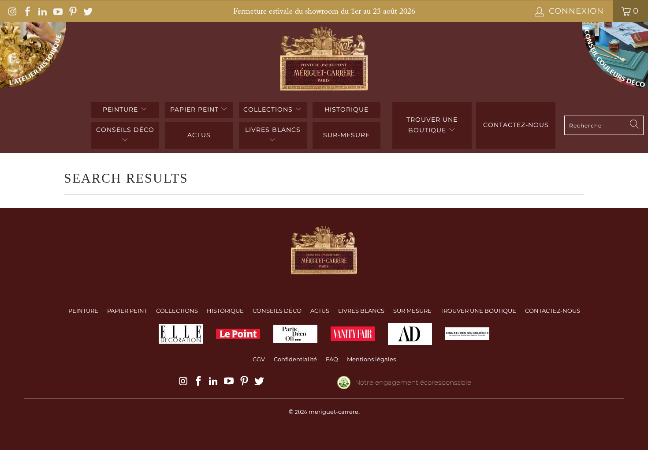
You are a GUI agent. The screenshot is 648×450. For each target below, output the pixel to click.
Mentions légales (371, 359)
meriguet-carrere (333, 411)
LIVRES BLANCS (273, 130)
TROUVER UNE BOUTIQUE (432, 125)
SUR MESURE (412, 310)
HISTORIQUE (346, 109)
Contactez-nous (516, 125)
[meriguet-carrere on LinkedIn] (42, 11)
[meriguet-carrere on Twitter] (87, 11)
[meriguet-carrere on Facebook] (27, 11)
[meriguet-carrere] (324, 60)
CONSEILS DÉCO (125, 130)
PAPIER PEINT (195, 109)
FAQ (332, 359)
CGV (259, 359)
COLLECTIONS (269, 109)
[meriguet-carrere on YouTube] (57, 11)
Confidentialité (295, 359)
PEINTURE (121, 109)
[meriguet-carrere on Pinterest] (72, 11)
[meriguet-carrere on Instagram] (12, 11)
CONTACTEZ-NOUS (552, 310)
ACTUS (199, 135)
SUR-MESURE (346, 135)
